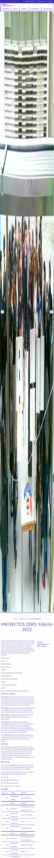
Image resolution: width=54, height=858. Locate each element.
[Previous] (2, 312)
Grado (16, 619)
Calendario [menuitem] (5, 9)
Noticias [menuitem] (15, 9)
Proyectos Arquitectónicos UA (7, 5)
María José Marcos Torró (43, 644)
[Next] (51, 312)
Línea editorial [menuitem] (47, 9)
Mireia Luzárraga (41, 646)
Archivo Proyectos (29, 1)
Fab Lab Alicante (41, 1)
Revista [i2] (50, 1)
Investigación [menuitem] (35, 9)
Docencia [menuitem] (24, 9)
